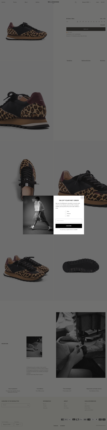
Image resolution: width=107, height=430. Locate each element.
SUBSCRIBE (68, 225)
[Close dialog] (82, 197)
